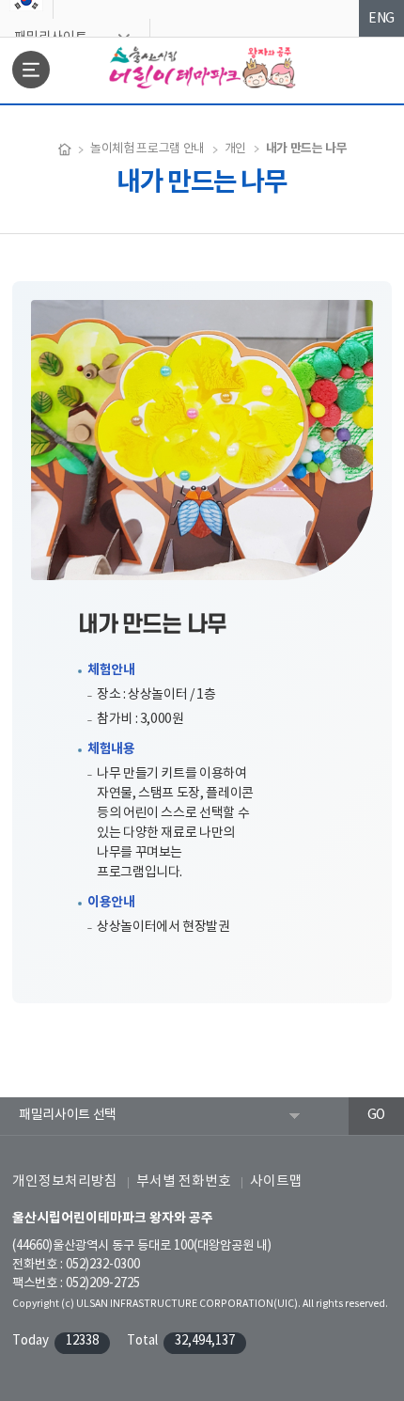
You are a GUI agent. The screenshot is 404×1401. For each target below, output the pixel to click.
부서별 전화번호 (183, 1181)
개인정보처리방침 (64, 1181)
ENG (381, 18)
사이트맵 (276, 1181)
